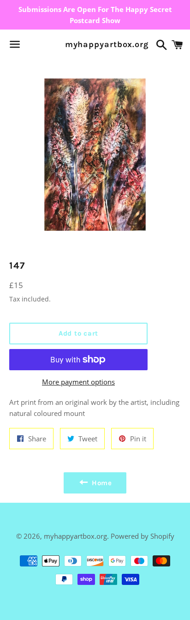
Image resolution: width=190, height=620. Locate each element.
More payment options (78, 381)
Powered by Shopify (142, 536)
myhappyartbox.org (95, 44)
